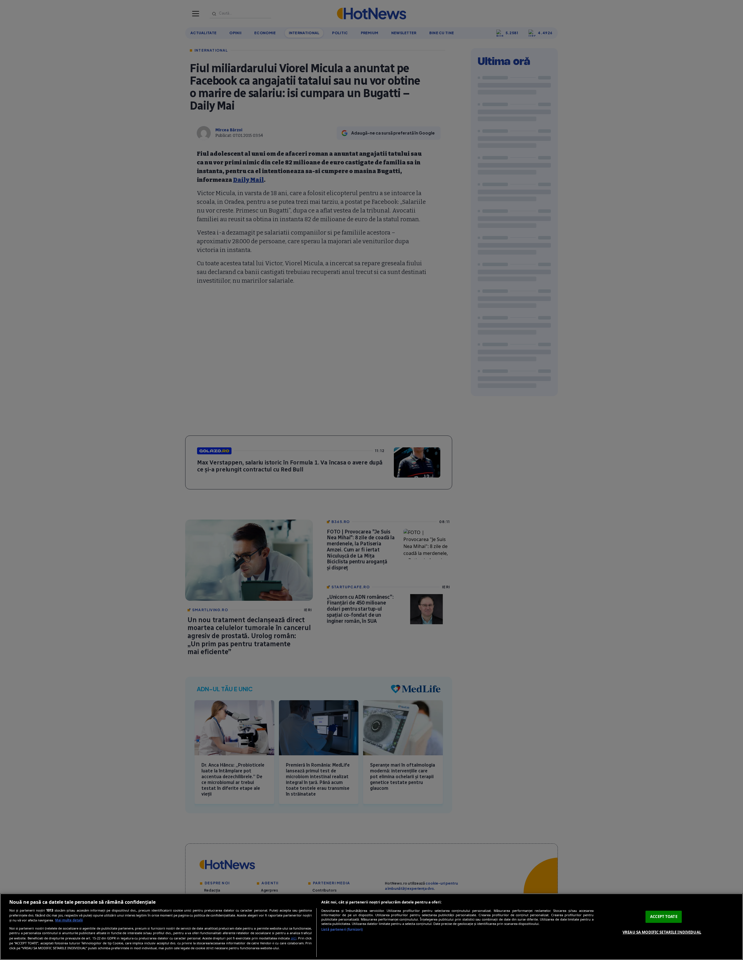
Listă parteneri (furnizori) (342, 929)
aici (293, 938)
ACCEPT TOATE (663, 916)
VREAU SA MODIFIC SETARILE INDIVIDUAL (662, 932)
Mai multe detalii (69, 920)
